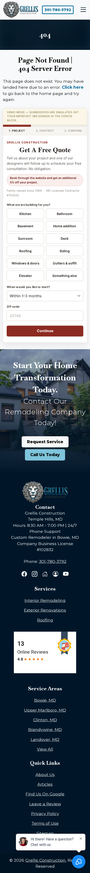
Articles (45, 784)
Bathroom (64, 214)
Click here (73, 87)
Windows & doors (25, 263)
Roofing (25, 251)
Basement (25, 226)
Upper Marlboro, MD (45, 710)
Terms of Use (45, 823)
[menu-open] (82, 10)
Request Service (45, 441)
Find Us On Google (45, 793)
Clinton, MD (45, 719)
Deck (65, 238)
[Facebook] (25, 574)
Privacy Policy (45, 813)
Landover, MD (45, 739)
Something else (64, 276)
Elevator (25, 276)
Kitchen (25, 214)
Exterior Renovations (45, 610)
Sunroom (25, 238)
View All (45, 749)
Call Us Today (45, 454)
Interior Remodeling (45, 600)
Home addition (64, 226)
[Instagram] (35, 574)
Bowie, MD (45, 700)
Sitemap (45, 833)
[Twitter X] (45, 574)
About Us (45, 774)
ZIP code (13, 306)
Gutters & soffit (65, 263)
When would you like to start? (28, 287)
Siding (65, 251)
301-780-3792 (58, 10)
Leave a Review (45, 803)
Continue (45, 331)
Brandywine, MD (45, 729)
